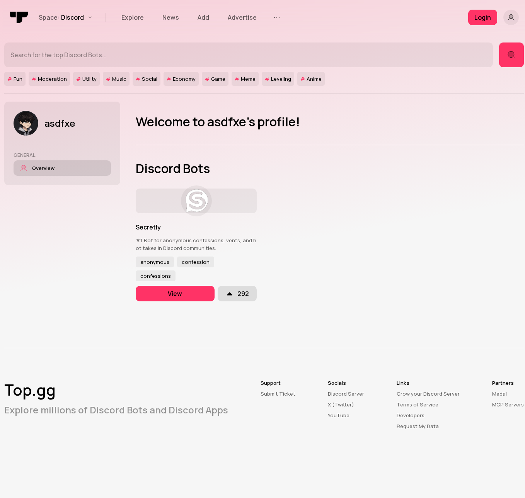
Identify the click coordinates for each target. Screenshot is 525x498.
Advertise (242, 17)
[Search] (511, 54)
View (175, 293)
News (170, 17)
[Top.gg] (19, 17)
